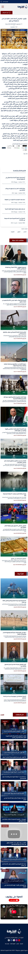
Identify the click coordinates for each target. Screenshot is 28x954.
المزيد (2, 715)
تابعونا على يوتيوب (14, 896)
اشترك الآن (12, 900)
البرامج (17, 943)
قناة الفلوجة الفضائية (6, 950)
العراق (18, 232)
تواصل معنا (7, 943)
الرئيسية (21, 943)
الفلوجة (12, 232)
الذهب (24, 232)
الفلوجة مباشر (12, 943)
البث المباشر (5, 13)
